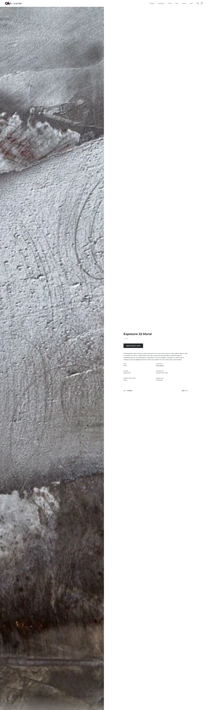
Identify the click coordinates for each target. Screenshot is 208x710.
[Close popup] (136, 336)
